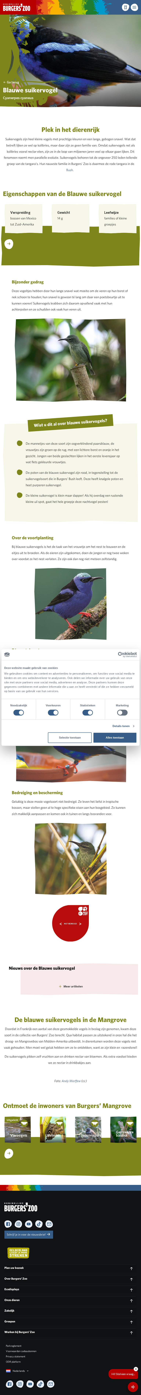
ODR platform (13, 1361)
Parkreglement (13, 1345)
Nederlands (19, 1371)
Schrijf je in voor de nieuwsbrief (26, 1234)
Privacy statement (15, 1356)
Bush (69, 170)
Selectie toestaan (70, 737)
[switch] (53, 713)
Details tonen (121, 726)
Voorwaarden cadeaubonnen (21, 1351)
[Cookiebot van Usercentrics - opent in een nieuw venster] (121, 654)
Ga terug (13, 82)
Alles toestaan (115, 737)
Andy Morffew (71, 1081)
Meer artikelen (73, 986)
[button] (134, 7)
